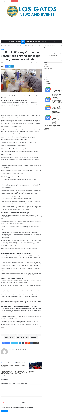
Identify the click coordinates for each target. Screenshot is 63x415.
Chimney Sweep (29, 41)
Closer (20, 335)
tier (27, 337)
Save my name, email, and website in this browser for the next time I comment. (17, 407)
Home (9, 41)
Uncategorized (48, 83)
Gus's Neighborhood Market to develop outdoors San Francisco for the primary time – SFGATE (56, 119)
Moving (23, 41)
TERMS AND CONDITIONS (49, 1)
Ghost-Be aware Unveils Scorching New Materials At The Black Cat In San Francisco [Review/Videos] (7, 372)
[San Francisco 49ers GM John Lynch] (35, 365)
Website (23, 402)
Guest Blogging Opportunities (51, 72)
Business (47, 66)
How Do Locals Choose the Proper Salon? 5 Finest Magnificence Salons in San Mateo (53, 127)
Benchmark (5, 335)
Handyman (35, 41)
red (18, 337)
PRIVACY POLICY (58, 1)
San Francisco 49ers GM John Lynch (34, 371)
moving (12, 337)
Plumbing (19, 41)
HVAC (39, 41)
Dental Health (48, 70)
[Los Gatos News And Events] (31, 11)
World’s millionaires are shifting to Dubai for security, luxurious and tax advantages (21, 372)
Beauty (46, 64)
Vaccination (34, 337)
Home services (14, 41)
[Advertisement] (31, 28)
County (27, 335)
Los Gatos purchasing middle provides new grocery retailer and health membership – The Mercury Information (57, 91)
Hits (39, 335)
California (14, 335)
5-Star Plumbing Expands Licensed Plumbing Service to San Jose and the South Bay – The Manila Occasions (56, 109)
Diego (33, 335)
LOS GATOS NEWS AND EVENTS (9, 62)
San (23, 337)
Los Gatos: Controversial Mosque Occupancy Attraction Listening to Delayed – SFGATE (57, 100)
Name (2, 398)
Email (2, 402)
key (7, 337)
